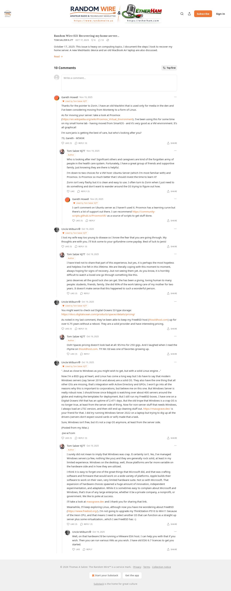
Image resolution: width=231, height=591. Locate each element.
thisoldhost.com (158, 319)
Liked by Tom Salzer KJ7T (76, 101)
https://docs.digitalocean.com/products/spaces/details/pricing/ (98, 314)
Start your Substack (106, 575)
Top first (171, 67)
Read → (58, 56)
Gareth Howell (69, 97)
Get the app (132, 575)
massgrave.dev (95, 501)
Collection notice (161, 566)
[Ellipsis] (175, 97)
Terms (146, 566)
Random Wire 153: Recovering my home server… (86, 35)
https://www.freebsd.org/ (82, 511)
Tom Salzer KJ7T (63, 40)
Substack (99, 583)
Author (71, 154)
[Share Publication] (189, 13)
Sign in (220, 13)
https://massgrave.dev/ (156, 408)
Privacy (137, 566)
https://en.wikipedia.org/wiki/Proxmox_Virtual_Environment (97, 119)
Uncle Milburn (69, 229)
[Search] (182, 13)
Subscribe (203, 13)
